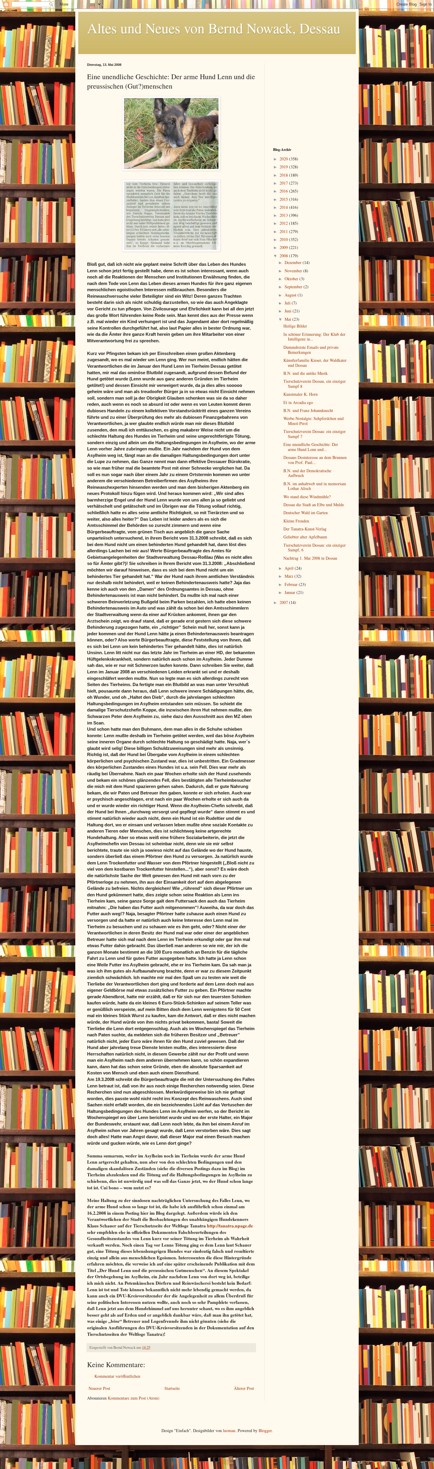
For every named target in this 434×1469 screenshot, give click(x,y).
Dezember (294, 262)
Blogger (265, 1430)
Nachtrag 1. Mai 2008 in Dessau (310, 558)
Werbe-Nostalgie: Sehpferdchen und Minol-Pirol (313, 421)
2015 (284, 199)
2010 (284, 239)
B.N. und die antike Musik (305, 373)
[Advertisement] (310, 100)
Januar (290, 592)
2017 (284, 183)
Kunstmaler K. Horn (300, 394)
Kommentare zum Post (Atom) (133, 1398)
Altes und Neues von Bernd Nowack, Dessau (213, 27)
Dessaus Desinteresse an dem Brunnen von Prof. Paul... (315, 460)
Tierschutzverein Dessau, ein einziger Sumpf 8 (314, 383)
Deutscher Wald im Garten (305, 512)
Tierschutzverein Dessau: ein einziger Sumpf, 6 (314, 547)
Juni (289, 311)
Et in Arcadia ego (298, 402)
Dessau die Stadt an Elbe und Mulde (313, 504)
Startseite (172, 1388)
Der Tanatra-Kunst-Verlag (305, 529)
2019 (284, 167)
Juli (288, 303)
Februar (292, 584)
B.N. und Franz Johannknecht (308, 410)
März (289, 576)
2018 (284, 175)
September (294, 286)
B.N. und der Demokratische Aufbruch (307, 473)
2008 (284, 255)
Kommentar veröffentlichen (117, 1376)
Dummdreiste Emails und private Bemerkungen (311, 349)
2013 (284, 215)
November (294, 270)
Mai (288, 319)
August (291, 295)
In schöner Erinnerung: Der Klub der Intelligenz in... (314, 336)
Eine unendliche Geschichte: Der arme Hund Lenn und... (310, 447)
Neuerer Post (99, 1388)
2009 (284, 247)
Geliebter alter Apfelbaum (305, 537)
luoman (229, 1430)
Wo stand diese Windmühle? (307, 496)
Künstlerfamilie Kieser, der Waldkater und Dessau (315, 362)
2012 (284, 223)
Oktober (292, 278)
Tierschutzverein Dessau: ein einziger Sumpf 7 (314, 434)
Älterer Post (244, 1388)
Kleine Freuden (296, 521)
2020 (284, 159)
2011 (284, 231)
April (290, 568)
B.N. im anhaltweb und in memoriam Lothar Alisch (314, 486)
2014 (284, 207)
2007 (284, 602)
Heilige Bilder (295, 326)
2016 (284, 191)
